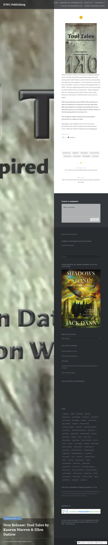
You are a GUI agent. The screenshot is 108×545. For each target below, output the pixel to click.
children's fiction (84, 423)
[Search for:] (81, 256)
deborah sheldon (85, 433)
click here (93, 129)
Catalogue (99, 2)
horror (95, 440)
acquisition (65, 413)
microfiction (67, 156)
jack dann (86, 443)
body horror (86, 417)
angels (73, 413)
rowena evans (86, 463)
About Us (88, 2)
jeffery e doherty (67, 446)
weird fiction (65, 480)
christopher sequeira (68, 427)
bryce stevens (92, 420)
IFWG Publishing (14, 4)
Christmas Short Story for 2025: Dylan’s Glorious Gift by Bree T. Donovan (80, 367)
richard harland (66, 463)
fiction (80, 437)
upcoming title (66, 476)
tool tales (95, 156)
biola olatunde (76, 417)
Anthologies (65, 361)
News (14, 518)
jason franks (95, 443)
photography (86, 156)
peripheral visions (90, 456)
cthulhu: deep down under (79, 430)
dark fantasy (91, 430)
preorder (70, 460)
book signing (75, 420)
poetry (64, 460)
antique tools (66, 153)
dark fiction (65, 433)
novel (73, 456)
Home (56, 2)
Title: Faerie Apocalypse (68, 372)
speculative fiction (91, 470)
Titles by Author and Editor (71, 6)
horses (64, 443)
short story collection (78, 470)
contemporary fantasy (90, 427)
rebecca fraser (80, 460)
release (88, 460)
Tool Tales (65, 124)
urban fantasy (76, 476)
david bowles (74, 433)
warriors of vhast (87, 476)
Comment (94, 219)
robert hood (76, 463)
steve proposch (77, 473)
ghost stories (87, 437)
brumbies (83, 420)
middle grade (66, 453)
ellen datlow (84, 153)
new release (76, 156)
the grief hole (87, 473)
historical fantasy (87, 440)
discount (94, 433)
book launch (94, 417)
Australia (87, 413)
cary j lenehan (66, 423)
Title (19, 518)
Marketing (8, 518)
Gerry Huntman (15, 541)
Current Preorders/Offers (94, 6)
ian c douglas (78, 443)
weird (96, 476)
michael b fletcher (89, 450)
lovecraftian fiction (76, 450)
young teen (83, 480)
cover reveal (65, 430)
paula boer (80, 456)
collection (79, 427)
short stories (66, 470)
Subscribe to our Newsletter (71, 2)
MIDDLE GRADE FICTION (69, 351)
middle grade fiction (77, 453)
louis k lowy (65, 450)
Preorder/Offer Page (68, 245)
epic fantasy (65, 437)
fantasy (73, 437)
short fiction (76, 466)
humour (70, 443)
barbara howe (66, 417)
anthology (80, 413)
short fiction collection (88, 466)
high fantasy (75, 440)
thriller (95, 473)
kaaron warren (94, 153)
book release (66, 420)
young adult (75, 480)
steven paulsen (66, 473)
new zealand (65, 456)
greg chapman (66, 440)
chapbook (75, 153)
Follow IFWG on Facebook (73, 381)
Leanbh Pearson (88, 446)
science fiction (66, 466)
